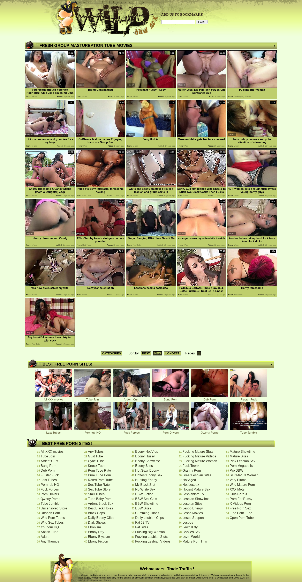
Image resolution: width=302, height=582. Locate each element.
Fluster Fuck (249, 399)
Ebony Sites (144, 465)
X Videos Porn (240, 503)
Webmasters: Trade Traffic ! (167, 569)
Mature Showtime (242, 451)
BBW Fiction (144, 494)
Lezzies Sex (191, 532)
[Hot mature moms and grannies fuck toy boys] (50, 136)
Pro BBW (236, 470)
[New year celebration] (100, 285)
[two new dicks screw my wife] (50, 285)
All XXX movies (53, 399)
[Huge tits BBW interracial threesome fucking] (100, 185)
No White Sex (145, 489)
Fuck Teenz (190, 465)
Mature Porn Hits (194, 541)
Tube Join (92, 399)
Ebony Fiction (98, 541)
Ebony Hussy (145, 456)
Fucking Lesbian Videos (153, 541)
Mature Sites (239, 456)
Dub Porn (209, 399)
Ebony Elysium (99, 536)
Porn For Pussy (241, 499)
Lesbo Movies (192, 513)
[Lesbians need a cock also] (151, 285)
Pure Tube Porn (99, 475)
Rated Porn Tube (100, 480)
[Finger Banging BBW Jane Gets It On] (151, 235)
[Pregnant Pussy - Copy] (151, 86)
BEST (146, 353)
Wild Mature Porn (242, 484)
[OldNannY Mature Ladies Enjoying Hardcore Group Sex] (100, 136)
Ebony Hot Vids (146, 451)
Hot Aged (189, 480)
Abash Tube (49, 532)
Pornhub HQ (92, 432)
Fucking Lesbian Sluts (151, 536)
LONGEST (172, 353)
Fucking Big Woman (150, 532)
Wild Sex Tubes (52, 522)
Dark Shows (97, 522)
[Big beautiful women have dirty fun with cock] (50, 334)
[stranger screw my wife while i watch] (201, 235)
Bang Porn (171, 399)
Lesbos (187, 522)
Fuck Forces (131, 432)
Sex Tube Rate (99, 484)
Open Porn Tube (242, 518)
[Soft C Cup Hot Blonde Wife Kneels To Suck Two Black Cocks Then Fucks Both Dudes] (201, 185)
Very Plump (238, 480)
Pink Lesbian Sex (242, 461)
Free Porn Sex (240, 508)
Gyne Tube (96, 461)
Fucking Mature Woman (199, 461)
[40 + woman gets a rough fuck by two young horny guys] (252, 185)
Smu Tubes (96, 494)
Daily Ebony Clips (101, 518)
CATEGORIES (111, 353)
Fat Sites (141, 527)
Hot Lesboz (190, 484)
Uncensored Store (54, 508)
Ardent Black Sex (100, 503)
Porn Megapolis (241, 465)
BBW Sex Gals (146, 499)
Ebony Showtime (147, 461)
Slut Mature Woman (244, 475)
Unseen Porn (50, 513)
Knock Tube (96, 465)
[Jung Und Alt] (151, 136)
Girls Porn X (238, 494)
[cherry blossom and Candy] (50, 235)
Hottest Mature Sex (196, 489)
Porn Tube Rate (99, 470)
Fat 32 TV (142, 522)
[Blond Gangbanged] (100, 86)
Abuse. (108, 580)
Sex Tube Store (99, 489)
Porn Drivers (171, 432)
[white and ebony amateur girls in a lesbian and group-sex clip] (151, 185)
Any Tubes (96, 451)
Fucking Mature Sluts (197, 451)
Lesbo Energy (192, 508)
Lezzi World (191, 536)
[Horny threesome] (252, 285)
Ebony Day (96, 532)
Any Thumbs (50, 541)
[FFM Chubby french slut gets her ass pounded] (100, 235)
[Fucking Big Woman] (252, 86)
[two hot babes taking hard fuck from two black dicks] (252, 235)
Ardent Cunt (131, 399)
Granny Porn (191, 470)
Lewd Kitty (190, 527)
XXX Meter (238, 489)
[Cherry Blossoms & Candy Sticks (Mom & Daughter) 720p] (50, 185)
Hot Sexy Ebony (147, 470)
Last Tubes (53, 432)
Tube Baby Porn (100, 499)
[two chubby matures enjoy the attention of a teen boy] (252, 136)
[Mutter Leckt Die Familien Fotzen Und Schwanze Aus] (201, 86)
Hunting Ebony (146, 480)
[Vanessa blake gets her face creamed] (201, 136)
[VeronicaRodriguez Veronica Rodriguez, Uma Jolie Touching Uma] (50, 86)
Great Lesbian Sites (196, 475)
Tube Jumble (248, 432)
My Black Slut (145, 484)
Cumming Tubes (147, 513)
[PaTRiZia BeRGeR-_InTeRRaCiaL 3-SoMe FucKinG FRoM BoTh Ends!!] (201, 285)
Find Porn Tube (241, 513)
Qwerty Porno (210, 432)
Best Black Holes (100, 508)
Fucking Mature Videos (199, 456)
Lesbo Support (193, 518)
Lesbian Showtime (196, 499)
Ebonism (94, 527)
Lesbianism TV (193, 494)
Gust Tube (95, 456)
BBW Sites (143, 508)
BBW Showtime (146, 503)
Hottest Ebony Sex (148, 475)
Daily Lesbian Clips (149, 518)
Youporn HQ (50, 527)
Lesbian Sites (192, 503)
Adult (44, 536)
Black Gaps (96, 513)
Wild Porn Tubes (53, 518)
